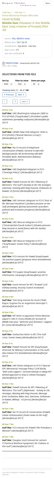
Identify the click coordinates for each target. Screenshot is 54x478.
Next (20, 94)
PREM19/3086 (12, 63)
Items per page (38, 80)
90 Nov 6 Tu (7, 331)
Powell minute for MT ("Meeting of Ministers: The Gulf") (27, 186)
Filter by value (21, 80)
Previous (10, 94)
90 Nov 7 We (7, 384)
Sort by (5, 80)
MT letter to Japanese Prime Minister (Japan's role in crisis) (27, 320)
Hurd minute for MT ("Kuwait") (24, 287)
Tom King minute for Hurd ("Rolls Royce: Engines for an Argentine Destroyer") (24, 303)
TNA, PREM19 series (21, 38)
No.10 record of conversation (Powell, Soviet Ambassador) (26, 415)
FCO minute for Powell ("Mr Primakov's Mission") (27, 429)
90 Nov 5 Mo (7, 197)
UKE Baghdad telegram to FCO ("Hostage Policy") (23, 171)
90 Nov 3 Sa (7, 110)
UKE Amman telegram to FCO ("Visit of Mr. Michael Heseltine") (27, 206)
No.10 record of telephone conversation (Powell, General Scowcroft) (23, 153)
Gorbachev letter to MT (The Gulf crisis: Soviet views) (24, 336)
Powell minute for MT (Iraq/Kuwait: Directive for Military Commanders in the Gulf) (25, 351)
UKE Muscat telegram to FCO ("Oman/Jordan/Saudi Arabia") (26, 227)
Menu (48, 3)
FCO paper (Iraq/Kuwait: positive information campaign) (24, 273)
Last (24, 101)
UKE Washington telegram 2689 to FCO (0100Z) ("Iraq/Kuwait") (25, 118)
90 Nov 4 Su (7, 166)
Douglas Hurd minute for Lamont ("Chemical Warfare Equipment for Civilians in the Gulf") (25, 443)
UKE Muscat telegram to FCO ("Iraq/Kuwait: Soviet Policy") (24, 244)
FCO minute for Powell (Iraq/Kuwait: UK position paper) (26, 259)
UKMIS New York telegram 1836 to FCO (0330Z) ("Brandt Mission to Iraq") (24, 135)
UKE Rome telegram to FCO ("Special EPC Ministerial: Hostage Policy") (27, 371)
